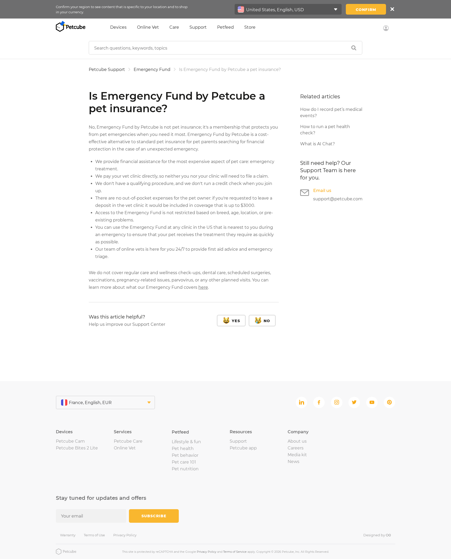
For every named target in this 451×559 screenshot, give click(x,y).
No (267, 320)
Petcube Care (128, 441)
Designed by (377, 535)
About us (297, 441)
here (203, 287)
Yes (236, 320)
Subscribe (153, 516)
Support (198, 27)
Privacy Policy (125, 535)
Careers (296, 448)
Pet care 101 (184, 462)
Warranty (67, 535)
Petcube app (243, 448)
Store (250, 27)
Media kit (297, 454)
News (293, 461)
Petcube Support (107, 69)
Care (174, 27)
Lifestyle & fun (186, 441)
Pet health (183, 448)
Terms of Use (94, 535)
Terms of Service (235, 552)
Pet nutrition (185, 468)
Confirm (366, 9)
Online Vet (148, 27)
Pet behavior (185, 455)
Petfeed (225, 27)
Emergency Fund (152, 69)
